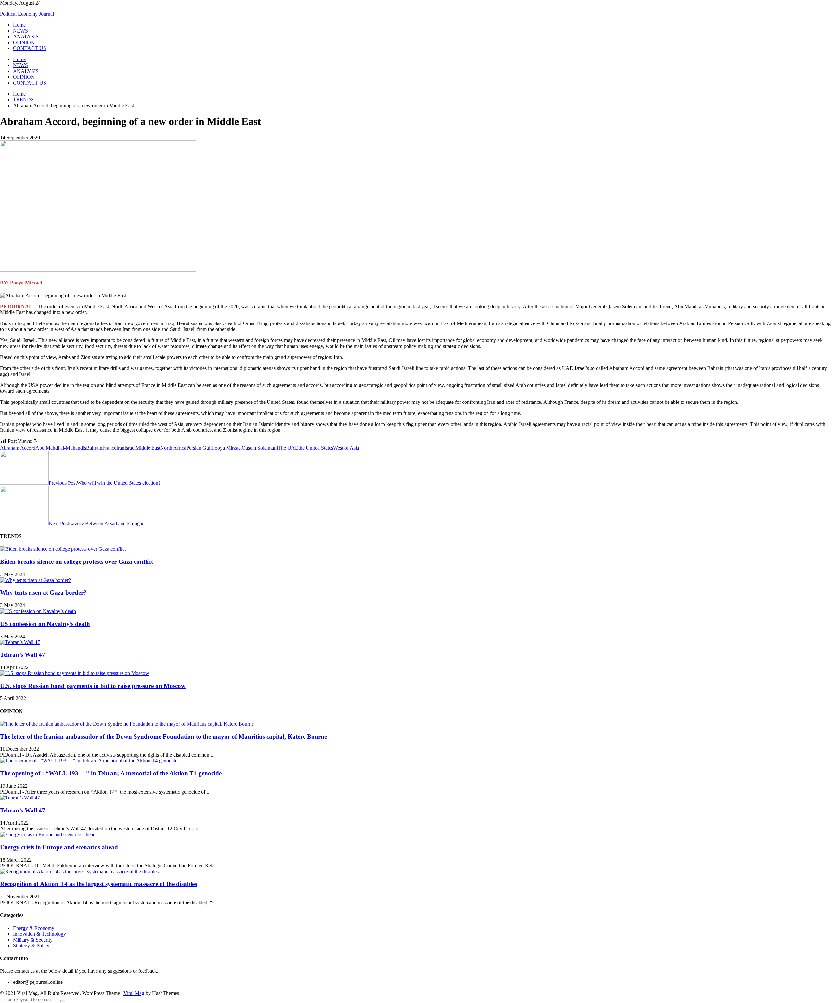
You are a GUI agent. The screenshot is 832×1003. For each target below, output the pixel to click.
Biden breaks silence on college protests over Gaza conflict (76, 561)
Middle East (148, 448)
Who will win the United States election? (105, 483)
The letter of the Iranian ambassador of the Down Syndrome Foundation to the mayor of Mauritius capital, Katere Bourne (163, 736)
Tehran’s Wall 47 (22, 654)
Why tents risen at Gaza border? (43, 592)
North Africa (173, 448)
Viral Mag (134, 993)
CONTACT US (29, 48)
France (109, 448)
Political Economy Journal (27, 14)
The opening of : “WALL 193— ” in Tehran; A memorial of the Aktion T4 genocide (111, 773)
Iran (120, 448)
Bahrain (94, 448)
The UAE (288, 448)
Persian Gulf (199, 448)
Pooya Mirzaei (227, 448)
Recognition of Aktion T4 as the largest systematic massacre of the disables (98, 883)
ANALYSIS (26, 36)
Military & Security (33, 940)
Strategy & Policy (31, 945)
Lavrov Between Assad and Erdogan (97, 523)
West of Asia (346, 448)
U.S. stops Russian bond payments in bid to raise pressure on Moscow (93, 685)
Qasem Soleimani (260, 448)
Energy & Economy (33, 928)
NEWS (20, 30)
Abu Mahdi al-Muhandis (60, 448)
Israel (130, 448)
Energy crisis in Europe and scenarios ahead (59, 847)
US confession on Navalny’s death (45, 623)
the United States (315, 448)
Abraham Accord (17, 448)
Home (19, 25)
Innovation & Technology (39, 934)
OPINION (24, 42)
